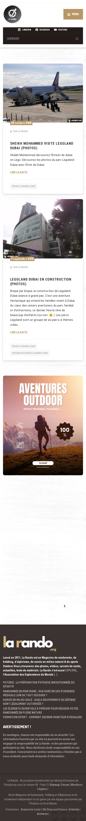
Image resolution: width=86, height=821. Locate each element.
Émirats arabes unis (23, 186)
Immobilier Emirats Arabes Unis (30, 353)
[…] (55, 674)
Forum (65, 784)
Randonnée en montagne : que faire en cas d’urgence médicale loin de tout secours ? (39, 693)
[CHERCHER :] (43, 38)
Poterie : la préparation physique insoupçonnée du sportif (39, 684)
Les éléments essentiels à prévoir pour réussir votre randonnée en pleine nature (40, 710)
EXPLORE (70, 670)
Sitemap (54, 784)
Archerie (42, 813)
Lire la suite (43, 172)
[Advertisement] (33, 547)
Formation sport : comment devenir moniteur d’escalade (42, 717)
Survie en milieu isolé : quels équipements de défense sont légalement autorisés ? (39, 701)
